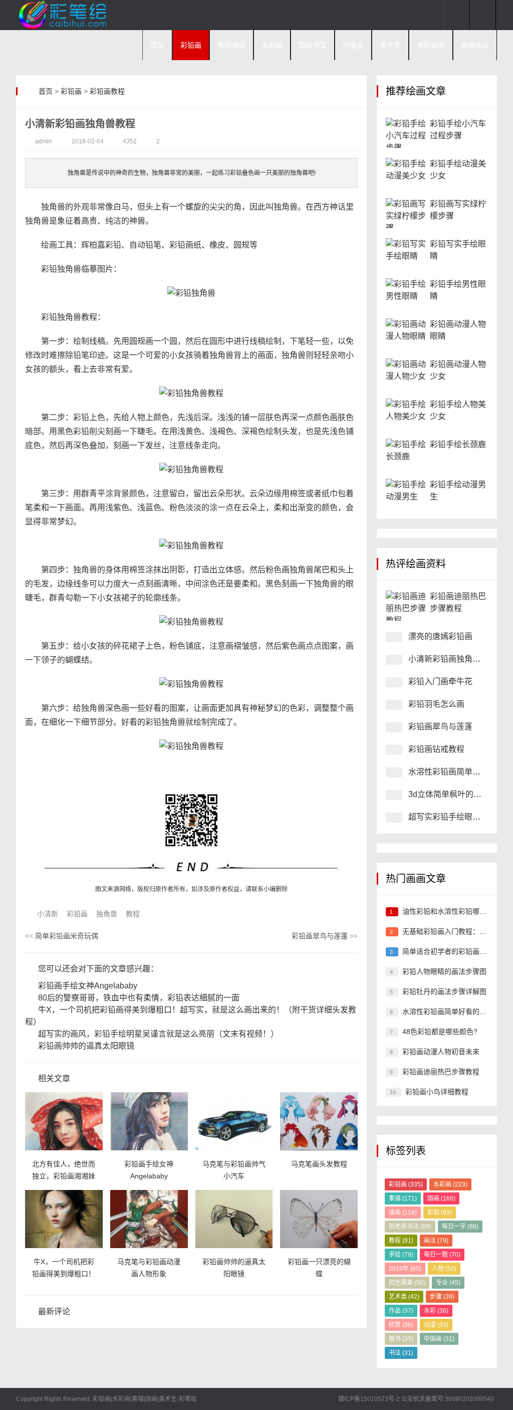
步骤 (442, 1296)
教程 (133, 914)
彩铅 (439, 1212)
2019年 (405, 1268)
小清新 (47, 914)
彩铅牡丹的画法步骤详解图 (444, 991)
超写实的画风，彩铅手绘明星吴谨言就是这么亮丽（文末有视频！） (157, 1034)
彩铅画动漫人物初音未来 (440, 1052)
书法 (401, 1352)
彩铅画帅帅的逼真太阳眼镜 (85, 1046)
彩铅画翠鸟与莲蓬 (325, 936)
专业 (448, 1282)
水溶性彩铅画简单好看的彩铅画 (451, 1012)
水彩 (436, 1310)
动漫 (436, 1324)
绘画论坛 (475, 45)
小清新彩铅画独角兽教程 (452, 659)
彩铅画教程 (107, 91)
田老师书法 (410, 1226)
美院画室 (431, 45)
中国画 (439, 1338)
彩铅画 (190, 45)
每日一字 (460, 1226)
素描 (403, 1198)
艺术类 (404, 1296)
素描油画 (231, 45)
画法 (436, 1240)
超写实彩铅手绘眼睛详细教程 (460, 817)
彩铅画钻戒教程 (436, 749)
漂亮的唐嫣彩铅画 (440, 636)
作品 (401, 1310)
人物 (444, 1268)
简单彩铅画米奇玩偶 (61, 936)
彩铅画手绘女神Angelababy (86, 985)
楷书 (401, 1338)
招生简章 (407, 1282)
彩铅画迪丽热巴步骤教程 (440, 1072)
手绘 (401, 1254)
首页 (157, 45)
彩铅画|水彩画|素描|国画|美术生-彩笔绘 (144, 1398)
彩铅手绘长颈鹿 (458, 444)
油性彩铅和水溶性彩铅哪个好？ (451, 911)
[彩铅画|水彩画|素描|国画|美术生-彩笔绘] (66, 15)
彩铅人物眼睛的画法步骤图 (444, 971)
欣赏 (401, 1324)
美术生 (390, 45)
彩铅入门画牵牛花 (440, 681)
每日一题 (442, 1254)
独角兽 (106, 914)
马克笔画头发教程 (319, 1164)
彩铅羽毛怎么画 (436, 704)
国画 (441, 1198)
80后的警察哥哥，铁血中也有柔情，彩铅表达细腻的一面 (137, 997)
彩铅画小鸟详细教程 (436, 1092)
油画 (403, 1212)
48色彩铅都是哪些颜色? (439, 1032)
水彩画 (272, 45)
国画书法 (313, 45)
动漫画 (353, 45)
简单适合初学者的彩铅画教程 (447, 951)
